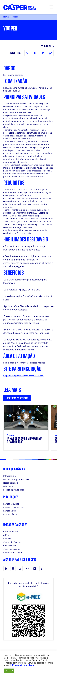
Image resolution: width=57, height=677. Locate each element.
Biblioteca (7, 538)
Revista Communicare (13, 507)
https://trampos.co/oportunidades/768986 (23, 375)
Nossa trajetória (10, 483)
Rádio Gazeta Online (12, 552)
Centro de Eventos (11, 549)
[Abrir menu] (51, 6)
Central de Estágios (12, 542)
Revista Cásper (10, 514)
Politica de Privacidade (13, 489)
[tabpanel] (28, 429)
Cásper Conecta (10, 531)
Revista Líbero (9, 510)
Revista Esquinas (11, 503)
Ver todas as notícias (17, 398)
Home (6, 16)
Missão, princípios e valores (16, 479)
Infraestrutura (9, 476)
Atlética (6, 535)
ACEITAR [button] (9, 670)
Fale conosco (9, 486)
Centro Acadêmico (11, 545)
